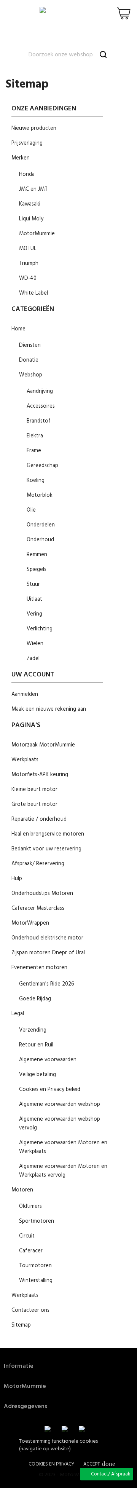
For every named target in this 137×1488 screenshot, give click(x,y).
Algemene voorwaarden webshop (59, 1104)
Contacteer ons (30, 1310)
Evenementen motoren (39, 967)
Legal (17, 1014)
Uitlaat (34, 599)
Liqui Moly (31, 219)
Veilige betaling (37, 1074)
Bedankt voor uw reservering (46, 849)
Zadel (33, 658)
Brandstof (39, 421)
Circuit (27, 1236)
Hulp (16, 878)
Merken (20, 158)
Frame (34, 451)
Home (18, 329)
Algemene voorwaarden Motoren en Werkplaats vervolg (63, 1171)
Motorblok (40, 495)
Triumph (28, 263)
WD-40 (28, 278)
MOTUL (28, 248)
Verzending (32, 1030)
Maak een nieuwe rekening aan (48, 709)
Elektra (35, 436)
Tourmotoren (35, 1266)
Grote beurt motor (34, 804)
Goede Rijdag (35, 999)
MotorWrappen (30, 923)
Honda (27, 174)
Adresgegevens (25, 1406)
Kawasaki (29, 204)
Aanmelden (24, 694)
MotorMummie (37, 234)
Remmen (37, 554)
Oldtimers (30, 1206)
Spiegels (36, 569)
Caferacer (31, 1251)
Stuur (33, 584)
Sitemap (21, 1325)
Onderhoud (40, 540)
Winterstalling (36, 1280)
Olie (31, 510)
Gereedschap (42, 465)
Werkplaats (24, 760)
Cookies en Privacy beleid (49, 1089)
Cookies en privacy (51, 1464)
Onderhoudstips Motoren (42, 893)
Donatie (28, 360)
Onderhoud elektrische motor (47, 938)
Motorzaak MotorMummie (43, 745)
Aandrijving (40, 391)
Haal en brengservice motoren (47, 834)
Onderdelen (41, 525)
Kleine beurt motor (34, 789)
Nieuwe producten (33, 128)
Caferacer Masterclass (37, 908)
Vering (34, 614)
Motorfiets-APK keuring (39, 774)
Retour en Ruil (36, 1045)
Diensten (30, 345)
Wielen (35, 644)
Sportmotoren (36, 1221)
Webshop (30, 375)
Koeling (36, 480)
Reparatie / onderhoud (39, 819)
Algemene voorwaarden (47, 1060)
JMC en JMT (33, 189)
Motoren (22, 1190)
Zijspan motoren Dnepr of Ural (48, 953)
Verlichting (40, 629)
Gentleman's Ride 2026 (46, 984)
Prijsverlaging (27, 143)
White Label (33, 293)
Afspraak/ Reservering (37, 864)
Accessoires (41, 406)
